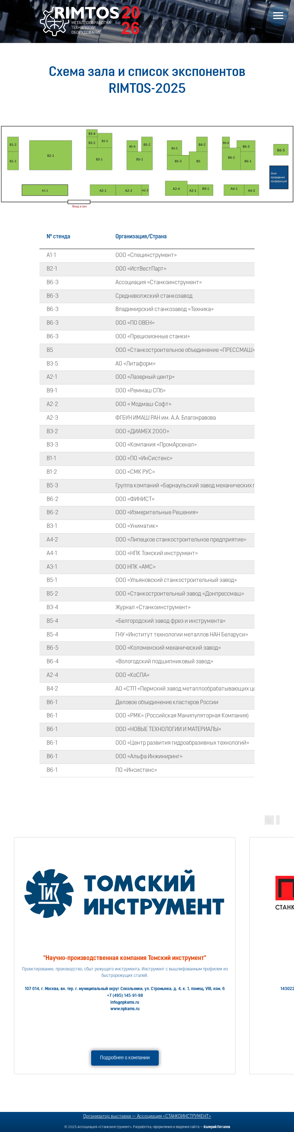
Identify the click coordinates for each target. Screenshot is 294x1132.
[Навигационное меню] (278, 15)
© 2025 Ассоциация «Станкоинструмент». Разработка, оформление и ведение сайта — (147, 1127)
